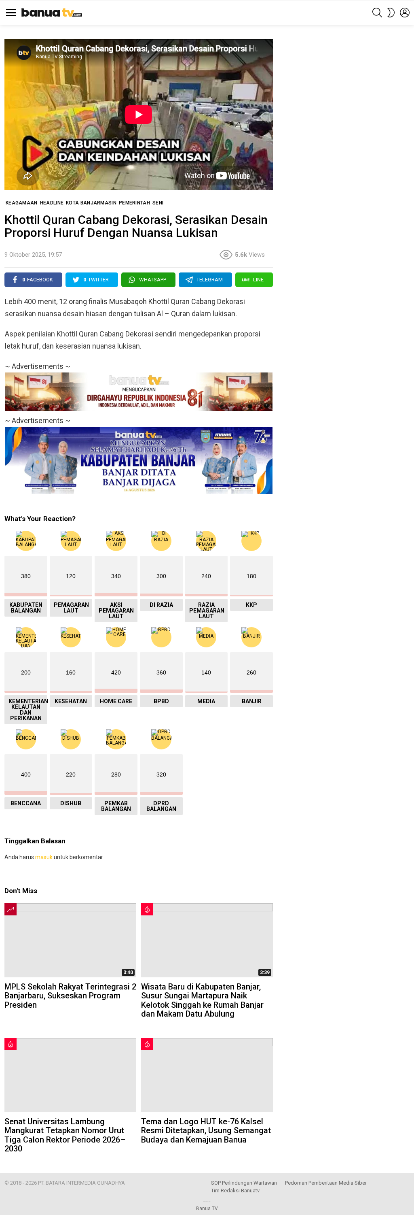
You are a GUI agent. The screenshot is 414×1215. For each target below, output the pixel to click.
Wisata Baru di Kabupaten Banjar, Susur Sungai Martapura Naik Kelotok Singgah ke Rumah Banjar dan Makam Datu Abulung (202, 1000)
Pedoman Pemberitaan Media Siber (326, 1183)
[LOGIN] (405, 12)
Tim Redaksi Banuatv (235, 1190)
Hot (147, 909)
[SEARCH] (377, 12)
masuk (44, 857)
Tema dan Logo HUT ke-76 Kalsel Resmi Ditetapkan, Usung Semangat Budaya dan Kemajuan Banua (206, 1131)
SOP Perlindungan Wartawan (244, 1183)
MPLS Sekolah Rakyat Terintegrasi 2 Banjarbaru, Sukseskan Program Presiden (70, 996)
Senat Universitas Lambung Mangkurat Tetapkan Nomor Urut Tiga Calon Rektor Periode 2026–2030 (64, 1135)
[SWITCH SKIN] (391, 12)
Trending (10, 909)
